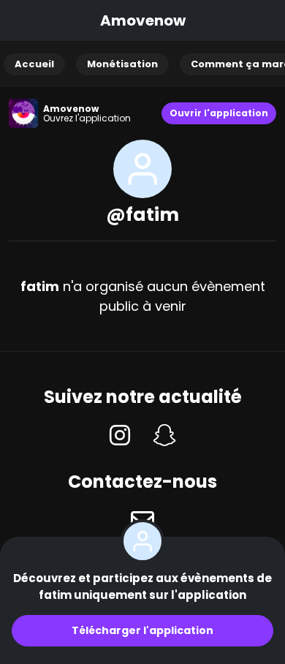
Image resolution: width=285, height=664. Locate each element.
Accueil (34, 64)
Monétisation (122, 64)
